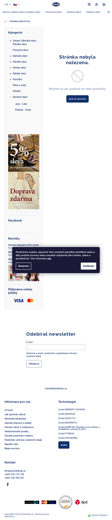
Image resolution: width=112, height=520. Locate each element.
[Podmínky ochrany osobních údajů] (65, 502)
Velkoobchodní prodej (16, 431)
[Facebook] (8, 484)
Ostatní (17, 91)
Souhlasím (88, 266)
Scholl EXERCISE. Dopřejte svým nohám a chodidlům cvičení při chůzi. (79, 428)
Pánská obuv (20, 61)
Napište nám (11, 444)
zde (49, 258)
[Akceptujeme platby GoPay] (32, 502)
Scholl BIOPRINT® (67, 423)
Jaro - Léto (21, 104)
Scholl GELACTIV (66, 418)
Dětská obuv (19, 73)
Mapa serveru (12, 448)
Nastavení (23, 266)
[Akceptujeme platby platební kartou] (49, 502)
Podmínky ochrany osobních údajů (23, 440)
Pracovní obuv (20, 50)
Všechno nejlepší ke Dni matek (23, 245)
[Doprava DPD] (81, 502)
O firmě (9, 410)
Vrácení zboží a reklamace (19, 427)
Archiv (64, 445)
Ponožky (17, 79)
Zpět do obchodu (77, 99)
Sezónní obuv (20, 97)
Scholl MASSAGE (66, 414)
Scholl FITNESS (66, 434)
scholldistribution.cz (56, 388)
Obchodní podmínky (15, 418)
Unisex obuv (19, 67)
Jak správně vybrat (15, 414)
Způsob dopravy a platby (18, 423)
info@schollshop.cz (15, 470)
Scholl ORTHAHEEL (68, 438)
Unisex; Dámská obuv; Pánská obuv (25, 42)
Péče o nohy (19, 85)
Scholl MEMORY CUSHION (71, 409)
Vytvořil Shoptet (99, 515)
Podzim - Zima (23, 109)
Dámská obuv (20, 56)
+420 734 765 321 (14, 477)
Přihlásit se (34, 364)
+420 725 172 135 (14, 474)
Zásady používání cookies (19, 435)
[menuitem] (21, 12)
